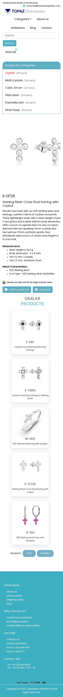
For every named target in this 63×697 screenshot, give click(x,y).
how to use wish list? (18, 647)
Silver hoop (18, 110)
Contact (46, 28)
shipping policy (15, 600)
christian (45, 553)
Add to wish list (19, 289)
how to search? (15, 651)
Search (9, 43)
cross (29, 553)
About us (43, 19)
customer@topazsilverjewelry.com (43, 6)
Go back (44, 289)
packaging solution (18, 621)
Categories (21, 19)
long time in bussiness (19, 617)
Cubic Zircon (20, 87)
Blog (33, 28)
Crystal (16, 73)
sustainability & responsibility (23, 626)
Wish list (11, 51)
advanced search (17, 643)
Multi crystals (20, 80)
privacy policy (15, 596)
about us (12, 592)
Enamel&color (20, 102)
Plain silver (18, 95)
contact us (13, 639)
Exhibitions (18, 28)
